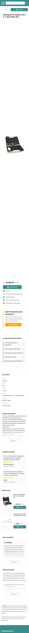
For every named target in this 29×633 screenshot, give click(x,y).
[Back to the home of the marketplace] (3, 3)
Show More (13, 440)
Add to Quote (20, 9)
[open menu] (26, 3)
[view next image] (24, 276)
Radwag (4, 390)
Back (6, 9)
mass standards (6, 405)
